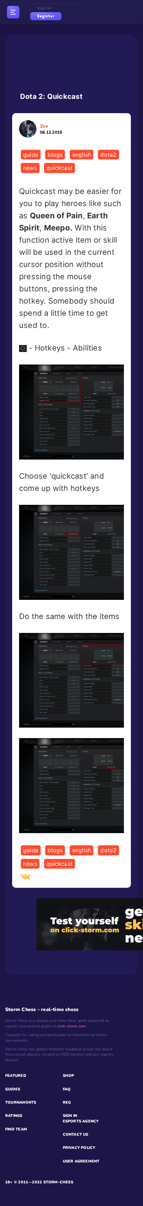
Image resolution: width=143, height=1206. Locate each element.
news (30, 167)
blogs (55, 154)
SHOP (68, 1075)
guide (30, 154)
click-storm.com (71, 1026)
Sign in (44, 8)
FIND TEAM (16, 1129)
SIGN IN (70, 1115)
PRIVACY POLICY (79, 1147)
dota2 (108, 154)
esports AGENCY (81, 1121)
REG (67, 1102)
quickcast (60, 167)
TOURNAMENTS (20, 1102)
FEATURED (15, 1075)
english (81, 154)
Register (45, 16)
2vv (51, 129)
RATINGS (14, 1115)
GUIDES (12, 1089)
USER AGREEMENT (81, 1161)
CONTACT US (76, 1134)
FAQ (67, 1089)
